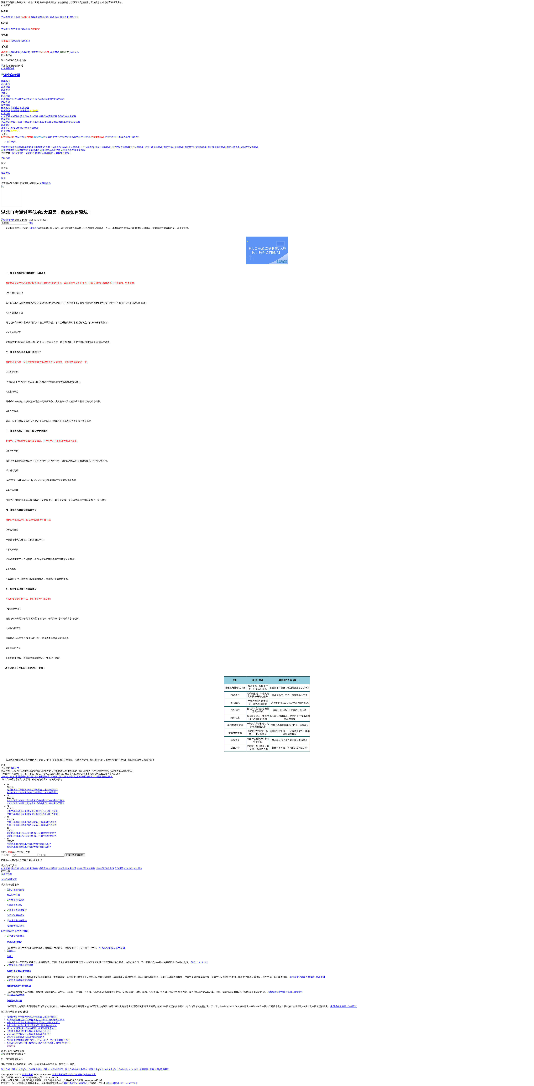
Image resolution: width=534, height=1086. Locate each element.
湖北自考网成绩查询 (54, 1069)
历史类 (33, 122)
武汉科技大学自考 (250, 147)
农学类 (55, 122)
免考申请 (15, 29)
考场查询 (5, 40)
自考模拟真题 (21, 931)
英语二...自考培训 (199, 962)
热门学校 (11, 142)
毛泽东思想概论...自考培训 (112, 948)
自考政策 (5, 107)
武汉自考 (93, 1069)
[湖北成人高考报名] (50, 150)
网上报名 (5, 131)
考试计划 (15, 107)
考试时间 (19, 137)
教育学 (69, 122)
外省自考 (33, 128)
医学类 (76, 122)
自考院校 (15, 110)
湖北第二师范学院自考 (195, 147)
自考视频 (5, 96)
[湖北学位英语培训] (28, 150)
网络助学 (35, 29)
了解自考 (5, 17)
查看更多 (11, 1046)
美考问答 (71, 116)
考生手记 (5, 128)
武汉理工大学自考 (52, 147)
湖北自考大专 (106, 1069)
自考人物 (15, 128)
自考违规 (62, 868)
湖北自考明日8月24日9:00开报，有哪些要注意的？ (31, 1028)
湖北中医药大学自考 (173, 147)
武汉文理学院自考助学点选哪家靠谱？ (25, 1037)
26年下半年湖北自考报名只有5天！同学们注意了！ (32, 1025)
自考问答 (5, 113)
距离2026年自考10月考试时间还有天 (19, 99)
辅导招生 (44, 17)
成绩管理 (35, 52)
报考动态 (5, 105)
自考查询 (5, 90)
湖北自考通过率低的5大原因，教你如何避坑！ (48, 153)
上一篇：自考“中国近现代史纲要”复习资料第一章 (25, 776)
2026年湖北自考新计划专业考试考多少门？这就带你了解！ (36, 1019)
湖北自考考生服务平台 (76, 1069)
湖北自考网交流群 (61, 1074)
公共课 (4, 122)
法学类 (19, 122)
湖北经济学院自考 (216, 147)
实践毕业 (24, 107)
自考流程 (5, 868)
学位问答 (33, 116)
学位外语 (119, 868)
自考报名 (5, 87)
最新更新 (143, 1069)
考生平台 (74, 17)
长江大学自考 (87, 147)
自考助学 (54, 17)
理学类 (40, 122)
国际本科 (135, 137)
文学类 (26, 122)
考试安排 (5, 29)
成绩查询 (5, 52)
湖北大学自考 (233, 147)
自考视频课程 (7, 931)
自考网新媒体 (7, 68)
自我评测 (35, 17)
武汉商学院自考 (103, 147)
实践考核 (76, 137)
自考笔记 (5, 125)
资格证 (4, 93)
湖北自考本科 (121, 1069)
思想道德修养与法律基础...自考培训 (285, 992)
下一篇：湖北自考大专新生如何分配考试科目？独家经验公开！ (81, 776)
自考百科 (5, 116)
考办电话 (5, 84)
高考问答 (52, 116)
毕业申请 (25, 52)
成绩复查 (52, 868)
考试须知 (15, 40)
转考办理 (66, 137)
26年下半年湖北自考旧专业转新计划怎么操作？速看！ (33, 1022)
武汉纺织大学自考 (120, 147)
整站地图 (154, 1069)
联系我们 (164, 1069)
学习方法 (24, 128)
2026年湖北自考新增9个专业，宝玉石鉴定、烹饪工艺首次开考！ (38, 1040)
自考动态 (133, 1069)
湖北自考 (34, 228)
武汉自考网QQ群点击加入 (83, 1074)
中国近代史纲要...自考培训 (343, 1006)
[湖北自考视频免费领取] (73, 150)
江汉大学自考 (137, 147)
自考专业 (5, 110)
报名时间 (25, 17)
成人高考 (54, 52)
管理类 (62, 122)
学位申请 (109, 137)
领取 (30, 223)
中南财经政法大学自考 (12, 147)
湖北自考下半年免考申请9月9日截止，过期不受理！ (32, 1017)
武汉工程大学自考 (153, 147)
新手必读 (15, 17)
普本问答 (24, 116)
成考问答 (15, 116)
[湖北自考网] (10, 75)
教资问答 (62, 116)
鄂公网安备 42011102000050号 (123, 1083)
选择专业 (64, 17)
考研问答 (43, 116)
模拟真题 (25, 29)
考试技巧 (25, 40)
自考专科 (74, 52)
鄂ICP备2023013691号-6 (75, 1083)
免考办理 (57, 137)
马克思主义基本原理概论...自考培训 (307, 977)
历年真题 (5, 119)
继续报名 (15, 52)
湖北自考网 (17, 153)
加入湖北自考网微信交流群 (51, 99)
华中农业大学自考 (33, 147)
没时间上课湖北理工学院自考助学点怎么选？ (29, 1031)
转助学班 (44, 52)
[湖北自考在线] (9, 150)
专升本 (117, 137)
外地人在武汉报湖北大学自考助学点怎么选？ (29, 1034)
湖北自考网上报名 (33, 1069)
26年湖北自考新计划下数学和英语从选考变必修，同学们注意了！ (39, 1043)
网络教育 (64, 52)
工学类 (47, 122)
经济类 (11, 122)
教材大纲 (47, 137)
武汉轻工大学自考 (71, 147)
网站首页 (5, 102)
